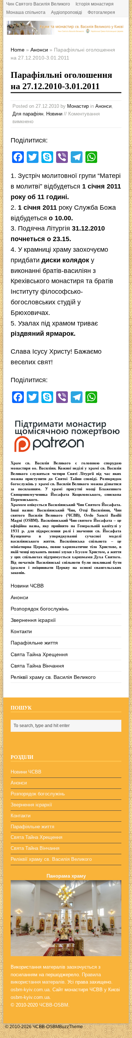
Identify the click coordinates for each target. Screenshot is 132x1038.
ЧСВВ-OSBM (53, 1005)
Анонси (103, 106)
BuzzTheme (71, 1026)
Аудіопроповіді (66, 12)
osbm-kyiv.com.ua (30, 989)
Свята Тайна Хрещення (39, 654)
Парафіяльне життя (34, 643)
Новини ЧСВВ (27, 586)
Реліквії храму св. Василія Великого (53, 677)
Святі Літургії (80, 473)
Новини (54, 114)
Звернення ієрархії (33, 620)
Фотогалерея (101, 12)
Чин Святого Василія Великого (38, 4)
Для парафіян (27, 114)
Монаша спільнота (25, 12)
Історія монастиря (95, 4)
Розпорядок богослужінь (40, 609)
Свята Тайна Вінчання (37, 666)
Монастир (78, 106)
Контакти (21, 631)
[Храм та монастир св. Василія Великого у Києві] (66, 31)
